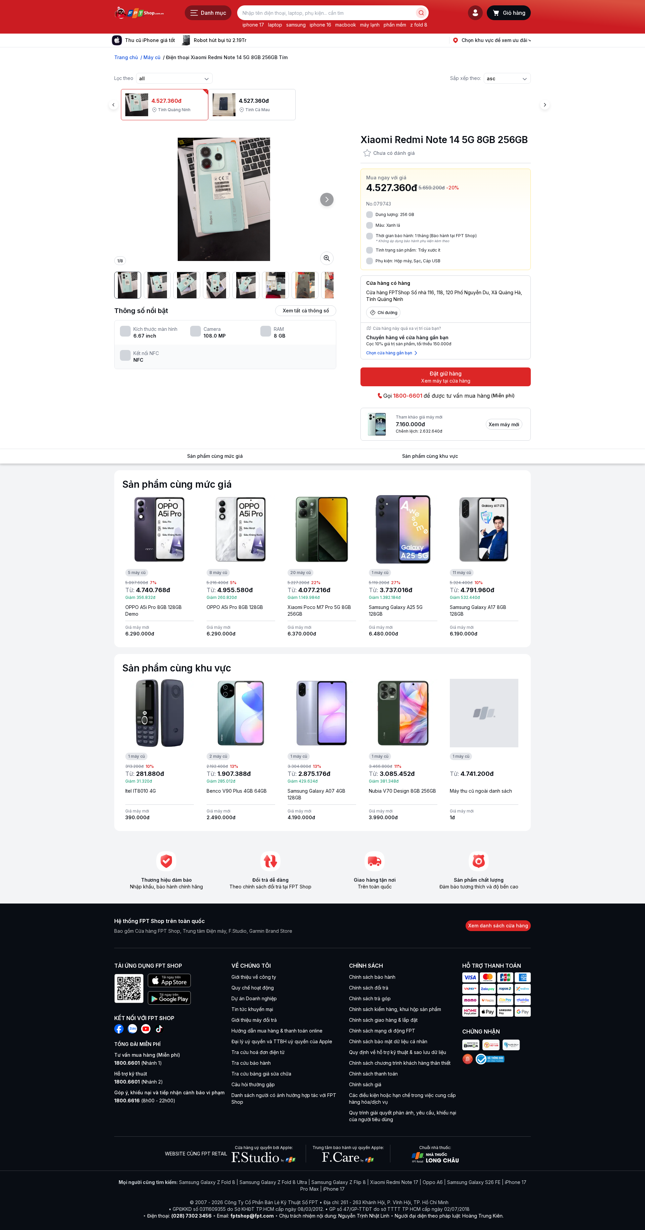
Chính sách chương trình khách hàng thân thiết (399, 1063)
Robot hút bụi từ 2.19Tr (220, 40)
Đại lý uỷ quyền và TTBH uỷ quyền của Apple (281, 1041)
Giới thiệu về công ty (253, 977)
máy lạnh (370, 25)
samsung (296, 25)
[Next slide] (251, 40)
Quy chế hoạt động (252, 988)
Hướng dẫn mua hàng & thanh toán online (276, 1031)
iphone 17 (253, 25)
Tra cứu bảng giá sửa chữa (261, 1074)
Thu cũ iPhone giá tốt (150, 40)
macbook (345, 25)
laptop (275, 25)
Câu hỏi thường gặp (253, 1084)
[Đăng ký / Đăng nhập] (475, 12)
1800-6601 (407, 395)
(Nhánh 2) (138, 1082)
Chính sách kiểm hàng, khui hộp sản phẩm (395, 1009)
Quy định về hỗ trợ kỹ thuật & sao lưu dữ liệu (397, 1052)
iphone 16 (320, 25)
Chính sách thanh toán (373, 1074)
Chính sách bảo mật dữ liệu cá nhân (388, 1041)
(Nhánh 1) (138, 1063)
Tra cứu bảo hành (251, 1063)
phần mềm (395, 25)
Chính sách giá (365, 1084)
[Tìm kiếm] (421, 12)
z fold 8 (418, 25)
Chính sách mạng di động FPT (382, 1031)
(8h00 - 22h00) (144, 1100)
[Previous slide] (113, 104)
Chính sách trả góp (370, 998)
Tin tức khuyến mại (252, 1009)
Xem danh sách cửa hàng (498, 925)
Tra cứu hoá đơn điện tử (258, 1052)
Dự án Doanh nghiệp (254, 998)
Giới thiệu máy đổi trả (254, 1020)
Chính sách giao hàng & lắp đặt (383, 1020)
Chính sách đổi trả (368, 988)
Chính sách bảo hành (372, 977)
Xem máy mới (504, 424)
